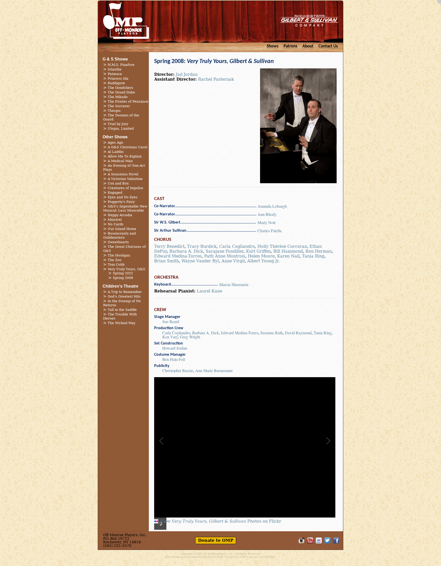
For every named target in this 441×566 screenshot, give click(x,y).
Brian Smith (166, 261)
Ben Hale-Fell (173, 359)
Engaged (115, 192)
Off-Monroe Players (126, 20)
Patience (115, 74)
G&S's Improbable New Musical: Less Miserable (125, 208)
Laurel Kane (209, 291)
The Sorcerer (119, 106)
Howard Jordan (174, 348)
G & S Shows (115, 59)
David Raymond (298, 332)
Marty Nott (266, 222)
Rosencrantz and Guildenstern (119, 235)
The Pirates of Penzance (128, 101)
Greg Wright (190, 336)
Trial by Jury (118, 124)
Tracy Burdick (202, 246)
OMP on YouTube (310, 540)
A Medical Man (120, 161)
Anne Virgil (233, 261)
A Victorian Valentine (125, 179)
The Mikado (118, 97)
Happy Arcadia (120, 215)
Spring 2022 (123, 273)
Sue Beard (170, 321)
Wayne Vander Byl (200, 261)
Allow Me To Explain (125, 156)
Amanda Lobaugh (272, 206)
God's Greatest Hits (124, 296)
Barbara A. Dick (186, 251)
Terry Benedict (169, 246)
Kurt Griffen (258, 251)
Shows (272, 46)
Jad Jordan (187, 74)
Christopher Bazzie (177, 370)
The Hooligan (119, 255)
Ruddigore (116, 83)
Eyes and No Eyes (123, 197)
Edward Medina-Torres (178, 256)
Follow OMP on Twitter (327, 540)
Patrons (290, 46)
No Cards (116, 224)
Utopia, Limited (121, 128)
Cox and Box (118, 183)
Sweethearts (118, 242)
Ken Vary (170, 336)
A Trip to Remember (125, 292)
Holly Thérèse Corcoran (282, 246)
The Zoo (114, 260)
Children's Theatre (120, 286)
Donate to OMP (215, 540)
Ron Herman (318, 251)
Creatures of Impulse (125, 188)
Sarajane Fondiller (224, 251)
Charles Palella (269, 230)
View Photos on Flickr (220, 521)
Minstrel (115, 220)
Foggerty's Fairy (121, 202)
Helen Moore (261, 256)
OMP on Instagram (301, 540)
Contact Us (328, 46)
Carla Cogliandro (237, 246)
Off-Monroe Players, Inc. (218, 553)
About (307, 46)
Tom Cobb (116, 264)
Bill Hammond (288, 251)
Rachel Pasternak (216, 79)
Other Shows (115, 137)
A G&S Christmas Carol (127, 147)
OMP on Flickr (319, 540)
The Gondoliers (120, 88)
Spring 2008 (123, 278)
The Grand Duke (121, 92)
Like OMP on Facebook (336, 540)
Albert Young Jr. (263, 261)
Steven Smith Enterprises (223, 556)
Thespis (114, 111)
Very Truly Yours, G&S (126, 269)
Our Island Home (122, 229)
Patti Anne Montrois (224, 256)
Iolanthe (114, 69)
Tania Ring (313, 256)
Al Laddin (116, 152)
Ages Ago (115, 142)
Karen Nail (288, 256)
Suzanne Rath (271, 332)
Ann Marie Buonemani (213, 370)
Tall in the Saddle (122, 310)
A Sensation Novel (123, 174)
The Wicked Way (121, 323)
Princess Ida (118, 78)
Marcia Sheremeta (233, 284)
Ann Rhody (267, 214)
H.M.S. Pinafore (121, 65)
